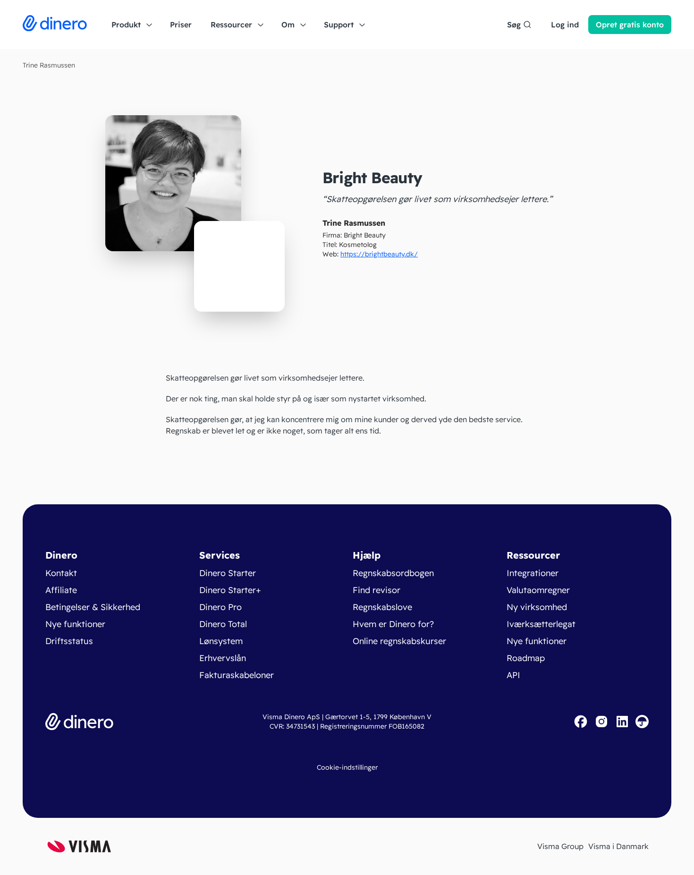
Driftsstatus (69, 641)
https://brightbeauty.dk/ (379, 254)
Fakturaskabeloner (236, 675)
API (513, 675)
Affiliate (61, 590)
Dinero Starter (227, 573)
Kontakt (61, 573)
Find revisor (376, 590)
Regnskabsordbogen (393, 573)
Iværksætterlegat (541, 624)
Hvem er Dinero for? (393, 624)
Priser (181, 24)
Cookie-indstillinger (347, 767)
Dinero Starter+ (230, 590)
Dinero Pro (220, 607)
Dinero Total (223, 624)
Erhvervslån (222, 658)
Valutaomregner (538, 590)
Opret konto (630, 24)
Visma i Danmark (618, 846)
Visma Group (560, 846)
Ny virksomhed (537, 607)
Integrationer (533, 573)
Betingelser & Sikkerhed (92, 607)
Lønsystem (221, 641)
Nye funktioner (75, 624)
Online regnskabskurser (399, 641)
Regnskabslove (382, 607)
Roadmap (526, 658)
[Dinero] (55, 24)
